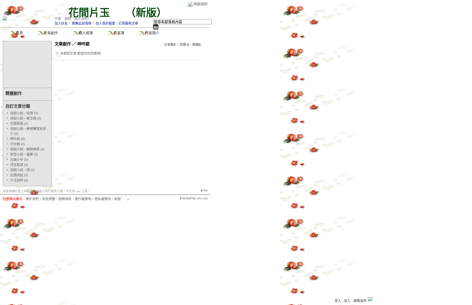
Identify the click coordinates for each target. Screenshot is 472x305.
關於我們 (32, 199)
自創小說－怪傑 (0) (24, 113)
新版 (146, 12)
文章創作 (51, 33)
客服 (117, 199)
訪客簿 (119, 33)
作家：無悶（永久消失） (73, 19)
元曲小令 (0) (19, 160)
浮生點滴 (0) (19, 165)
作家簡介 (152, 33)
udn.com (202, 198)
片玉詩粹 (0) (19, 180)
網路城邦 (200, 4)
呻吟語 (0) (17, 139)
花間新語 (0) (19, 124)
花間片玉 (94, 12)
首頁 (19, 33)
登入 (338, 301)
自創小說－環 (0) (22, 170)
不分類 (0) (17, 144)
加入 (347, 301)
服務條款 (65, 199)
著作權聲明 (83, 199)
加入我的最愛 (105, 23)
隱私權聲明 (103, 199)
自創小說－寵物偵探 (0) (27, 149)
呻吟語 (83, 44)
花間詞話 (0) (19, 175)
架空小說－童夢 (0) (24, 154)
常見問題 (48, 199)
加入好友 (61, 23)
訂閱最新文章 (128, 23)
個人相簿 (86, 33)
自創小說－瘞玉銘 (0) (25, 118)
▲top (204, 190)
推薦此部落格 (82, 23)
